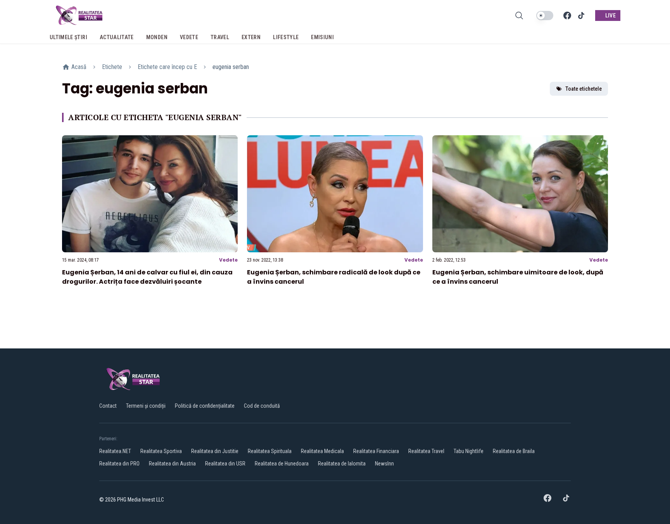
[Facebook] (567, 15)
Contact (108, 406)
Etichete (112, 67)
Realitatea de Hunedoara (282, 463)
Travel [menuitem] (220, 37)
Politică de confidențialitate (205, 406)
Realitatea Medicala (322, 451)
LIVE (610, 15)
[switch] (544, 15)
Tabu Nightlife (469, 451)
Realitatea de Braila (514, 451)
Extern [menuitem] (251, 37)
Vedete (228, 260)
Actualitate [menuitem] (117, 37)
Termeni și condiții (146, 406)
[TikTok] (581, 15)
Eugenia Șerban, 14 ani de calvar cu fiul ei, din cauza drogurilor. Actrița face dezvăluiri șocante (147, 277)
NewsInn (384, 463)
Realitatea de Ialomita (342, 463)
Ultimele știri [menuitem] (68, 37)
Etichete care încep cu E (167, 67)
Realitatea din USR (225, 463)
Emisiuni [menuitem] (322, 37)
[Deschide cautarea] (519, 15)
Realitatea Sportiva (161, 451)
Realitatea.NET (115, 451)
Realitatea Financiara (376, 451)
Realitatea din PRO (119, 463)
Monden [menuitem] (157, 37)
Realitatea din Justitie (214, 451)
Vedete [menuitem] (189, 37)
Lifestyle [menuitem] (286, 37)
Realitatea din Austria (172, 463)
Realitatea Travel (426, 451)
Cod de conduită (262, 406)
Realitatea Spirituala (270, 451)
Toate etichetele (583, 89)
